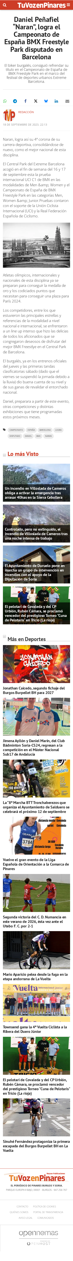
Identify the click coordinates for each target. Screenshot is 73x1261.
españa (31, 430)
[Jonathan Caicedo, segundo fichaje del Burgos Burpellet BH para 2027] (36, 664)
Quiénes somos (19, 1212)
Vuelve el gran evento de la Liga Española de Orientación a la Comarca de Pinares (36, 864)
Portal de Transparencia (48, 1212)
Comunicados (45, 1218)
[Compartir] (4, 101)
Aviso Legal (26, 1218)
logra (58, 430)
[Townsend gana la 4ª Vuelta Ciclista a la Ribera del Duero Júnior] (36, 1003)
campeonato (16, 430)
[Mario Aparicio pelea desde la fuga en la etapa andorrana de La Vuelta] (36, 950)
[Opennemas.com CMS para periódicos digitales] (38, 1238)
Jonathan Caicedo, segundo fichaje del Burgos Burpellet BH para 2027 (34, 690)
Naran (48, 436)
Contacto (22, 1206)
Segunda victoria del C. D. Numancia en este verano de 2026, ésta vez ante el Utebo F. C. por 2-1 (34, 921)
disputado (15, 436)
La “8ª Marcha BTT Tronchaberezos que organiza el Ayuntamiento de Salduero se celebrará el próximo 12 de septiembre (36, 807)
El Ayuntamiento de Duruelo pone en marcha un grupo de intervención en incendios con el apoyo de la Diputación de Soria (35, 572)
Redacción (26, 112)
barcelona (45, 430)
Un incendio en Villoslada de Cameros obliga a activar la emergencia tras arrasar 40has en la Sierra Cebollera (35, 493)
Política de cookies (44, 1206)
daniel (28, 436)
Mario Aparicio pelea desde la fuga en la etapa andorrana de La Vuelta (35, 976)
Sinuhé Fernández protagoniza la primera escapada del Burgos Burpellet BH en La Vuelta (36, 1146)
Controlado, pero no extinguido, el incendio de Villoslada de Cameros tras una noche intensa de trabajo (36, 534)
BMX (38, 436)
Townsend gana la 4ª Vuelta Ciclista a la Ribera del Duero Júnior (35, 1029)
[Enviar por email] (67, 101)
